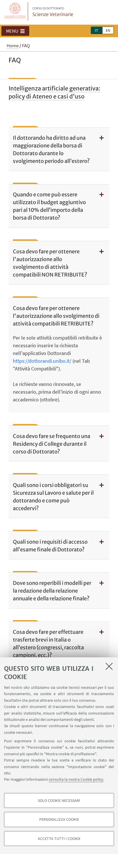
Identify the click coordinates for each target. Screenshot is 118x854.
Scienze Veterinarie (52, 12)
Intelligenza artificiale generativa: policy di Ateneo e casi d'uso (54, 92)
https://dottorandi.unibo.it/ (42, 361)
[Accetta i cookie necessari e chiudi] (109, 666)
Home (13, 45)
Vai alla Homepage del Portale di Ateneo (15, 11)
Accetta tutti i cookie (59, 838)
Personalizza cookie (59, 819)
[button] (15, 31)
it (96, 30)
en (108, 30)
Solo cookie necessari (59, 800)
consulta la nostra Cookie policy (76, 779)
